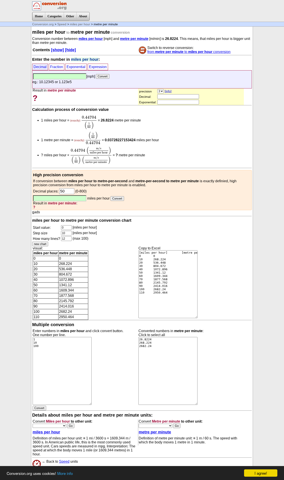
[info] (168, 91)
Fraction (56, 67)
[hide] (70, 50)
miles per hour (80, 24)
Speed (61, 24)
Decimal (40, 67)
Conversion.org (43, 24)
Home (39, 16)
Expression (98, 67)
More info (65, 473)
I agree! (260, 473)
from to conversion (189, 52)
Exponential (76, 67)
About (83, 16)
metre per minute (134, 39)
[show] (57, 50)
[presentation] (89, 122)
